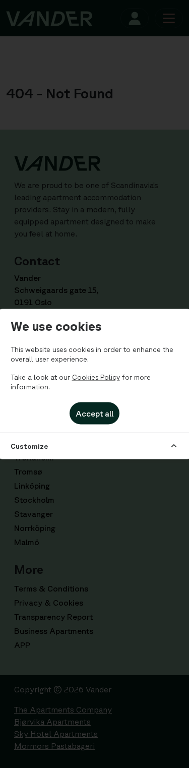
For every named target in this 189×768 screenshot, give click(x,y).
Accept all (94, 413)
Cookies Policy (96, 377)
